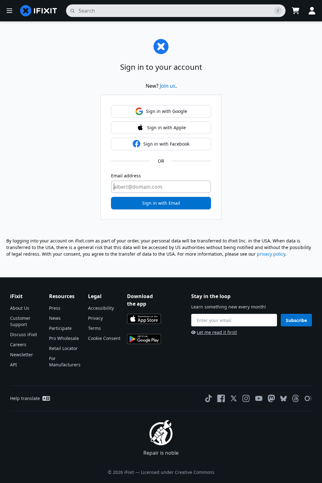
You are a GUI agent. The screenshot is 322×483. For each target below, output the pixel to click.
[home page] (38, 10)
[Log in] (312, 10)
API (13, 365)
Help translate (25, 398)
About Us (19, 308)
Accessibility (101, 308)
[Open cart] (295, 10)
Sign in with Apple (166, 127)
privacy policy (271, 254)
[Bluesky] (283, 398)
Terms (94, 328)
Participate (60, 328)
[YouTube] (259, 398)
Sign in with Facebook (166, 144)
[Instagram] (246, 398)
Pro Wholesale (64, 338)
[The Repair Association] (308, 398)
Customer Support (20, 321)
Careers (18, 344)
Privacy (95, 318)
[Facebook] (221, 398)
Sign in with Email (161, 203)
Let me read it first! (217, 332)
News (55, 318)
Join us (167, 85)
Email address (126, 176)
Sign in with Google (166, 111)
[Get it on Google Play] (144, 339)
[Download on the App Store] (144, 318)
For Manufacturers (64, 361)
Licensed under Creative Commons (177, 472)
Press (54, 308)
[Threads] (295, 398)
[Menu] (9, 10)
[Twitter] (233, 398)
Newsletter (21, 355)
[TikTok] (208, 398)
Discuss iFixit (23, 334)
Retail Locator (63, 348)
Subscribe (296, 320)
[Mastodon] (271, 398)
